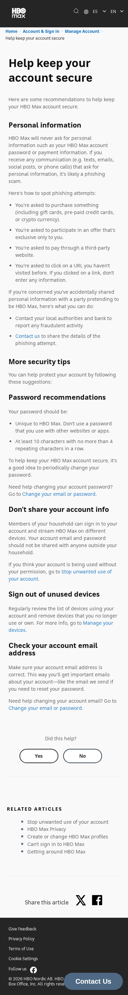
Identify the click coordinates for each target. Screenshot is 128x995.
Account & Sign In (41, 31)
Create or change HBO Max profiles (67, 836)
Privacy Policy (21, 939)
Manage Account (82, 31)
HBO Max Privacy (46, 829)
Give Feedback (22, 929)
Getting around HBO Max (56, 851)
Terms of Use (21, 949)
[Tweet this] (82, 900)
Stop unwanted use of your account (68, 822)
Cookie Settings (23, 958)
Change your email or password (59, 494)
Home (11, 31)
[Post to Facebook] (97, 900)
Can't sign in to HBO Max (55, 844)
